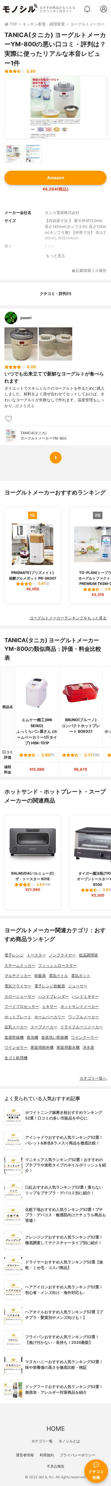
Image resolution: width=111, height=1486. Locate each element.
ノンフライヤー (62, 955)
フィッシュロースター (57, 965)
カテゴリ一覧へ (93, 1078)
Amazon (55, 177)
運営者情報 (25, 1455)
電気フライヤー (17, 986)
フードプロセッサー (21, 1006)
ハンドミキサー (85, 996)
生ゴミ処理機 (16, 1058)
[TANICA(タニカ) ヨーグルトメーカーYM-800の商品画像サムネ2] (33, 154)
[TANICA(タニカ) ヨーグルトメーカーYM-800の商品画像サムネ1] (13, 154)
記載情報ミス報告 (91, 271)
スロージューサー (19, 996)
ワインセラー (16, 1047)
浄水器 (88, 1047)
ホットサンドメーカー (79, 1006)
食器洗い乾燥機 (54, 1037)
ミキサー (49, 1006)
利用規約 (47, 1455)
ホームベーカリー (49, 1017)
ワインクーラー (84, 1037)
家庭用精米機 (42, 1047)
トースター (36, 955)
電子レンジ (14, 955)
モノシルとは (69, 1441)
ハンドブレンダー (53, 996)
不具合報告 (56, 1466)
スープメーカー (43, 1027)
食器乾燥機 (14, 1037)
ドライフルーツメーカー (81, 1027)
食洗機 (32, 1037)
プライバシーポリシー (77, 1455)
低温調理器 (88, 955)
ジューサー (77, 986)
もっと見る (55, 255)
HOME (55, 1428)
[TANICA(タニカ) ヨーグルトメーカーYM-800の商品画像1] (55, 107)
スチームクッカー (19, 965)
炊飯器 (40, 975)
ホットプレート (17, 1017)
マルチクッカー (17, 975)
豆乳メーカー (16, 1027)
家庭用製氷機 (68, 1047)
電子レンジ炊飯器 (49, 986)
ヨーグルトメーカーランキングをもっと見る (68, 618)
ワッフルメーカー (83, 1017)
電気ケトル (58, 975)
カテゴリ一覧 (42, 1441)
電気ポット (80, 975)
